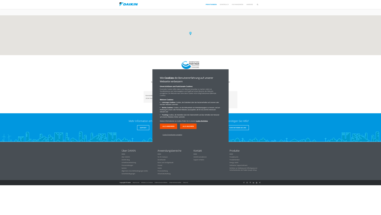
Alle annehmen (168, 126)
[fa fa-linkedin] (253, 182)
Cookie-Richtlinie (202, 121)
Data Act (185, 182)
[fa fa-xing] (259, 182)
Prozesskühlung (163, 171)
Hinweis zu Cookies (147, 182)
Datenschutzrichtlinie (161, 182)
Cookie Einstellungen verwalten (172, 135)
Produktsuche (233, 157)
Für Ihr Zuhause (163, 157)
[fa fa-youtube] (256, 182)
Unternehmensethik (175, 182)
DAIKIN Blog (126, 160)
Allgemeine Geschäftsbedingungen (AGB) (135, 171)
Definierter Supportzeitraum (238, 165)
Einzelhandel (161, 160)
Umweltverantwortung (129, 162)
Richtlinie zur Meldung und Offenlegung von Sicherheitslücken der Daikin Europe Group (243, 169)
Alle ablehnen (188, 126)
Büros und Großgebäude (165, 162)
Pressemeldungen (127, 165)
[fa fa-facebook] (244, 182)
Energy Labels (233, 162)
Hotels (160, 168)
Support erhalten (198, 160)
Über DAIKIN (126, 157)
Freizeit (160, 165)
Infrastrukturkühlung (164, 174)
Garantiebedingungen (128, 174)
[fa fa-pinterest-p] (250, 182)
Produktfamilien (234, 160)
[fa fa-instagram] (247, 182)
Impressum (136, 182)
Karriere (124, 168)
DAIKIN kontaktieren (200, 157)
